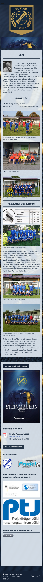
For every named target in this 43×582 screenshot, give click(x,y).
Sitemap (19, 574)
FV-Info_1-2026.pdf (16, 436)
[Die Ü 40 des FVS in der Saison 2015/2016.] (21, 186)
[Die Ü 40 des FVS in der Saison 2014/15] (21, 286)
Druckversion (10, 574)
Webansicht (36, 576)
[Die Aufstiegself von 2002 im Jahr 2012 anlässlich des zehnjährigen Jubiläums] (21, 318)
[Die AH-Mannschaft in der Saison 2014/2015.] (21, 235)
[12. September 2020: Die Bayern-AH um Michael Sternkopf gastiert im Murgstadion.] (21, 123)
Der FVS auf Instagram (13, 446)
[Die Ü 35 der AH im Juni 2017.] (21, 156)
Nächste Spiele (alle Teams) (15, 366)
